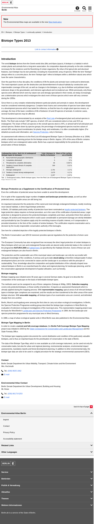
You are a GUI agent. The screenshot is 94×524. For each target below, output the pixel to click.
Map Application (55, 22)
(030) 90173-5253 (15, 394)
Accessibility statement (12, 439)
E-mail (6, 375)
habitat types (34, 248)
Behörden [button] (5, 479)
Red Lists (51, 118)
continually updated (34, 32)
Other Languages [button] (9, 452)
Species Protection (40, 132)
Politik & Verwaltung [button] (10, 485)
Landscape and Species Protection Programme (42, 311)
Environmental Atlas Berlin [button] (13, 413)
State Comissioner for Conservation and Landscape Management (56, 329)
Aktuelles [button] (5, 492)
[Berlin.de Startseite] (7, 2)
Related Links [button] (7, 445)
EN (2, 32)
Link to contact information (46, 49)
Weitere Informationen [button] (11, 505)
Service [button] (4, 472)
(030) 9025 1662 (14, 371)
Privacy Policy (9, 432)
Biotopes (9, 32)
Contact (6, 426)
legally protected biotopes (75, 209)
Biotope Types (19, 32)
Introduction (47, 32)
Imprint (6, 420)
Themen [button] (5, 499)
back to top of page (81, 407)
